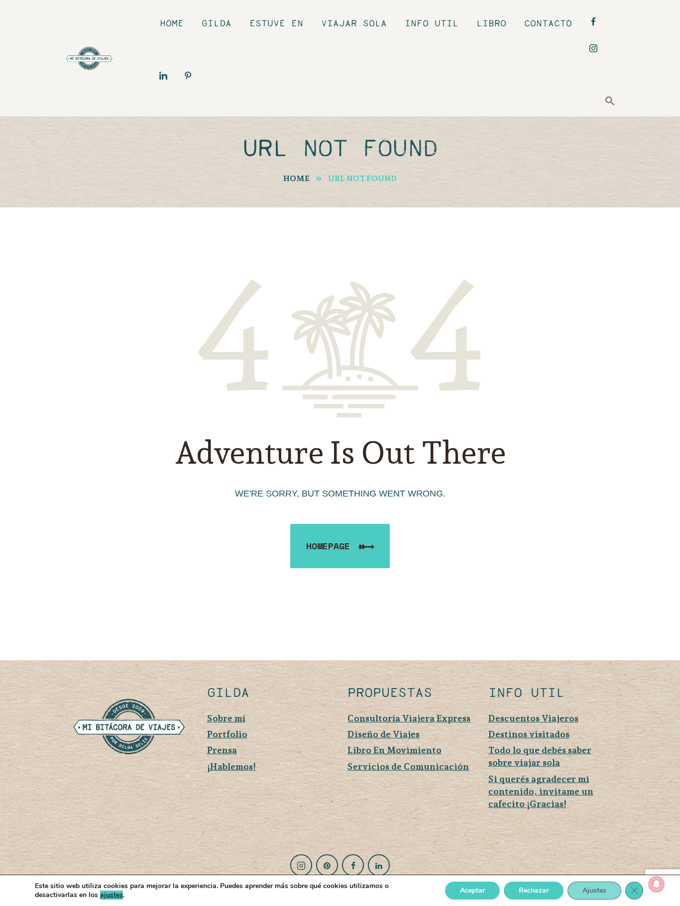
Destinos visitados (528, 734)
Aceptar (472, 890)
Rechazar (534, 890)
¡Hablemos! (231, 766)
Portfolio (227, 734)
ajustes (111, 895)
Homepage (328, 545)
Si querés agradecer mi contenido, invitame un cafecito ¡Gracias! (540, 791)
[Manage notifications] (657, 884)
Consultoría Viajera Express (408, 718)
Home (296, 178)
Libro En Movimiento (394, 750)
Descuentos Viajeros (533, 718)
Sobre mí (226, 718)
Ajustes (594, 890)
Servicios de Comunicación (408, 766)
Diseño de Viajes (383, 734)
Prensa (222, 750)
